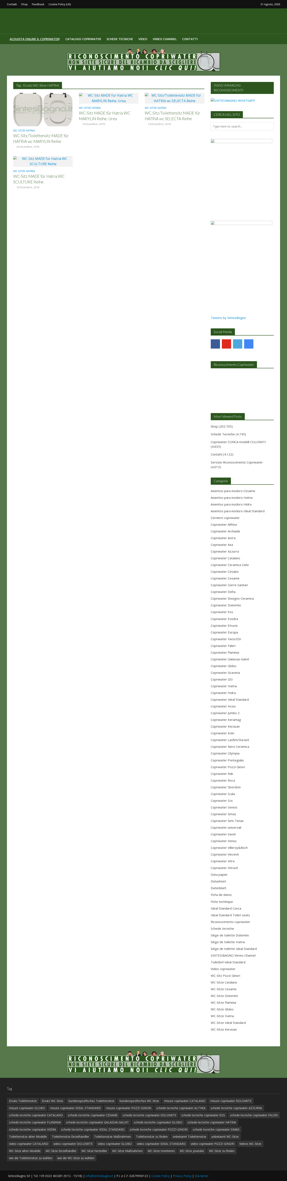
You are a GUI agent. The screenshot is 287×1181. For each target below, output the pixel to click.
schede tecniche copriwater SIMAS (216, 1129)
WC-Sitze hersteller (94, 1151)
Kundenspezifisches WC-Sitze (139, 1101)
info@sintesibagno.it (99, 1176)
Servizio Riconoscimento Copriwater (237, 462)
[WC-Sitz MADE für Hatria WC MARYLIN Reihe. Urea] (108, 98)
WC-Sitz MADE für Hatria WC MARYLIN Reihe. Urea (104, 116)
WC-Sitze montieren (161, 1151)
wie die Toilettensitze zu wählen (30, 1158)
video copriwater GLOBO (115, 1144)
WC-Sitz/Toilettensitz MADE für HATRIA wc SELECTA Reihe (172, 116)
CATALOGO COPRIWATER (83, 39)
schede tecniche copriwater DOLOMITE (149, 1115)
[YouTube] (226, 344)
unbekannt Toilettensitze (189, 1137)
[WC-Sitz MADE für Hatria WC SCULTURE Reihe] (43, 161)
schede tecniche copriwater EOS (203, 1115)
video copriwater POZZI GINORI (212, 1144)
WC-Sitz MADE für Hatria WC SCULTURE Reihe (39, 179)
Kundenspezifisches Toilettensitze (91, 1101)
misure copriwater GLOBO (27, 1108)
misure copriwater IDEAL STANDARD (75, 1108)
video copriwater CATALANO (28, 1144)
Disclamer (201, 1176)
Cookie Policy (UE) (60, 4)
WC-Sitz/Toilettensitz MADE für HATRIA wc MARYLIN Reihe (41, 138)
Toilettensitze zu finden (152, 1137)
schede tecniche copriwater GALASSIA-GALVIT (97, 1122)
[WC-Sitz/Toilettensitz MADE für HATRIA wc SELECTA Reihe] (174, 98)
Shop (24, 4)
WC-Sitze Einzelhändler (61, 1151)
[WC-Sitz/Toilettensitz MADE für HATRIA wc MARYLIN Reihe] (43, 109)
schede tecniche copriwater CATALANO (36, 1115)
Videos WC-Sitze (250, 1144)
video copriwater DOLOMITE (73, 1144)
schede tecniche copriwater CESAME (92, 1115)
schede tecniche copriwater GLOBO (158, 1122)
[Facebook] (215, 344)
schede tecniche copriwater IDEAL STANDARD (93, 1129)
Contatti (12, 4)
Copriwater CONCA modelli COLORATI (238, 442)
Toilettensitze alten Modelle (28, 1137)
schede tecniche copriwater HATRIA (211, 1122)
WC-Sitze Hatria (24, 130)
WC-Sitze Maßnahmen (127, 1151)
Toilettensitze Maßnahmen (112, 1137)
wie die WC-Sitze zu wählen (75, 1158)
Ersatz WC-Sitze (52, 1101)
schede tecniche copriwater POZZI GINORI (159, 1129)
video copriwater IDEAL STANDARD (161, 1144)
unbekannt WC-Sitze (225, 1137)
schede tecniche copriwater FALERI (254, 1115)
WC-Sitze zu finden (221, 1151)
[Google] (248, 344)
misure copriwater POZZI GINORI (128, 1108)
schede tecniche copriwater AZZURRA (236, 1108)
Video (142, 39)
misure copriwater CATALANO (184, 1101)
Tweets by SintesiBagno (228, 318)
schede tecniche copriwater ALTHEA (180, 1108)
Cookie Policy (160, 1176)
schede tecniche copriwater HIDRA (32, 1129)
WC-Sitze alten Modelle (25, 1151)
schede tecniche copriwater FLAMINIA (35, 1122)
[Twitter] (237, 344)
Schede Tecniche (120, 39)
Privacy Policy (182, 1176)
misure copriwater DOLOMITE (230, 1101)
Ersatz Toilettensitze (23, 1101)
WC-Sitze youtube (192, 1151)
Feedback (38, 4)
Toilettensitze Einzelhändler (70, 1137)
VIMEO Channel (165, 39)
